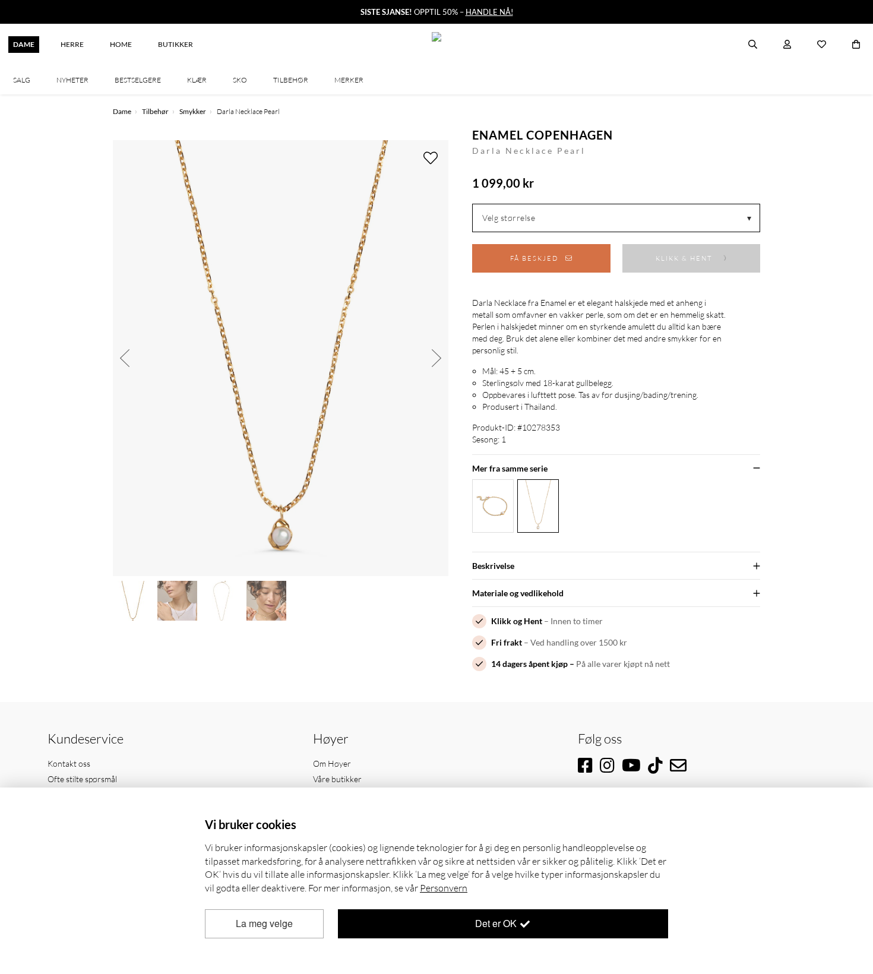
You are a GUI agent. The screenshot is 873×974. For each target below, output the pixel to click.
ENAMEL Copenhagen (542, 135)
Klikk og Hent (516, 621)
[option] (280, 358)
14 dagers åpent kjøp (529, 664)
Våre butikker (337, 779)
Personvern (443, 888)
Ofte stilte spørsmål (82, 779)
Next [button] (436, 358)
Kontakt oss (69, 763)
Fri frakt (506, 642)
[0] (856, 44)
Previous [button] (125, 358)
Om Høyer (332, 763)
